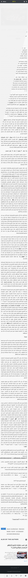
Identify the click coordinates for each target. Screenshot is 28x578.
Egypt (13, 531)
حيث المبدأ (20, 114)
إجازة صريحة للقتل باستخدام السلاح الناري (10, 176)
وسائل (11, 137)
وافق (20, 145)
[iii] (26, 467)
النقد (5, 119)
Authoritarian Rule (13, 534)
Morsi (9, 531)
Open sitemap (14, 567)
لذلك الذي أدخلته (8, 282)
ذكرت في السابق (21, 127)
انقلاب (25, 446)
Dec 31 (25, 561)
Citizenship (19, 531)
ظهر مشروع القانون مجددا (15, 79)
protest (21, 529)
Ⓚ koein (18, 571)
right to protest (12, 529)
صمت (11, 418)
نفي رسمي (22, 104)
